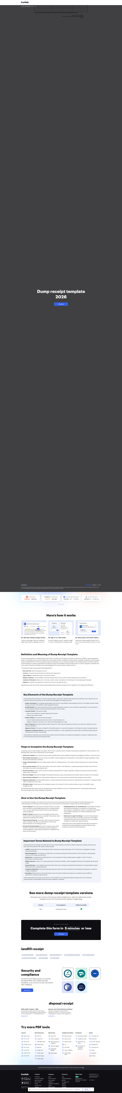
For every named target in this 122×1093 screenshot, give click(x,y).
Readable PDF (94, 1044)
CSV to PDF (26, 1050)
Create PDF (40, 1039)
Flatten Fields (40, 1044)
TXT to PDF (26, 1039)
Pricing (36, 1083)
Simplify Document (82, 1039)
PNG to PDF (26, 1041)
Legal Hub (50, 1082)
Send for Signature (55, 1039)
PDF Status (66, 1047)
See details (23, 585)
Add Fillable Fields (41, 1041)
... (77, 1089)
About (49, 1077)
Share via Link (67, 1039)
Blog (63, 1077)
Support (50, 1085)
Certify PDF (94, 1039)
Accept (86, 1089)
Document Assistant (82, 1036)
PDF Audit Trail (94, 1036)
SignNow (64, 1083)
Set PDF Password (95, 1041)
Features (37, 1087)
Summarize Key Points (81, 1042)
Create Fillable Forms (67, 1053)
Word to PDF (27, 1036)
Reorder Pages (40, 1055)
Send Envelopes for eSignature (55, 1042)
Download (93, 1053)
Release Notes (51, 1087)
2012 (40, 909)
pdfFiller (63, 1080)
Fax (65, 1044)
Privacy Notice (51, 1080)
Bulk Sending (54, 1053)
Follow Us (92, 1080)
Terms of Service (52, 1078)
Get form (61, 934)
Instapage (64, 1087)
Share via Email (67, 1041)
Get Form (61, 304)
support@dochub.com (93, 1074)
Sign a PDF (53, 1036)
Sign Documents (38, 1080)
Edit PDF (39, 1036)
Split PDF (39, 1047)
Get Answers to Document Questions (81, 1047)
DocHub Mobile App (66, 1078)
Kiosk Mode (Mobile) (53, 1049)
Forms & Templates (39, 1078)
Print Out (93, 1055)
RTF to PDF (26, 1055)
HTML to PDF (27, 1053)
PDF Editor (37, 1077)
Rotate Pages (40, 1053)
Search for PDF (94, 1047)
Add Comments (67, 1036)
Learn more (27, 990)
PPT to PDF (26, 1047)
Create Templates (68, 1050)
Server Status (38, 1082)
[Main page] (25, 2)
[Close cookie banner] (93, 1089)
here (83, 1067)
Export (92, 1050)
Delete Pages (40, 1058)
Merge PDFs (40, 1050)
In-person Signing (55, 1046)
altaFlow (64, 1085)
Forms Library (38, 1085)
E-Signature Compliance (53, 1083)
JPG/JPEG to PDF (27, 1044)
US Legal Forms (65, 1082)
